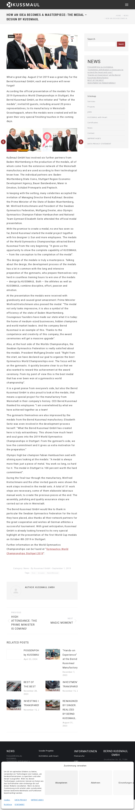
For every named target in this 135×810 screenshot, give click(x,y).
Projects (91, 106)
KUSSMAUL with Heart (97, 117)
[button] (3, 141)
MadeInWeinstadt (53, 573)
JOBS (90, 112)
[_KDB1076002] (60, 140)
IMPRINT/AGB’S (37, 800)
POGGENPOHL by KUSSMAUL (32, 652)
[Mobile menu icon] (126, 4)
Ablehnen (95, 783)
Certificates (93, 122)
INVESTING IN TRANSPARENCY (34, 703)
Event (34, 573)
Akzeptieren (61, 783)
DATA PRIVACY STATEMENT (99, 143)
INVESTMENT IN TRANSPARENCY (72, 684)
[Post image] (14, 654)
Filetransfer (79, 756)
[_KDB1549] (23, 139)
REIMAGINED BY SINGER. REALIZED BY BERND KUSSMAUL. (70, 710)
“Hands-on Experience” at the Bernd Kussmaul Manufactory (70, 659)
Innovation (41, 573)
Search (91, 39)
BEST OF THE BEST (30, 684)
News (11, 36)
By (40, 568)
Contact (91, 133)
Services (91, 101)
